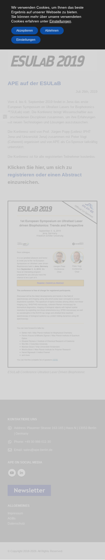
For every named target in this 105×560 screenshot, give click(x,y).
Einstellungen (25, 40)
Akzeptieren (24, 30)
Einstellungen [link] (60, 21)
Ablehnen (52, 30)
